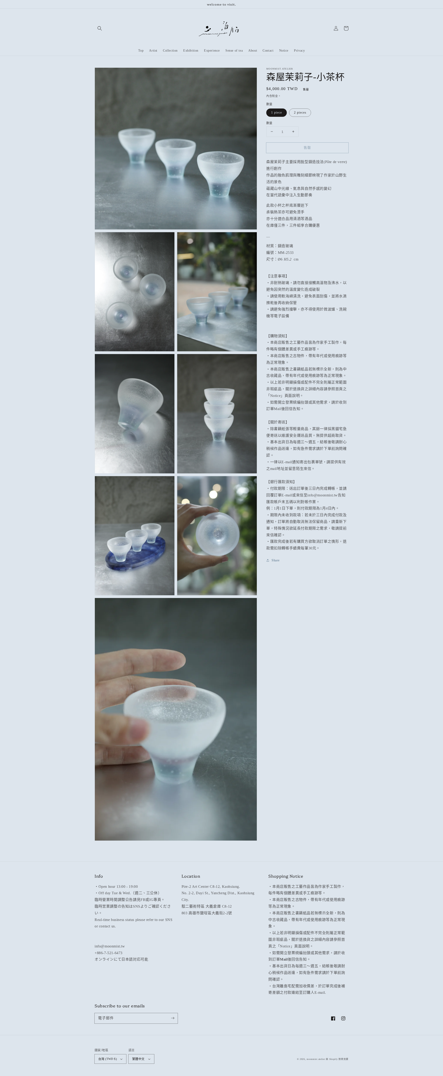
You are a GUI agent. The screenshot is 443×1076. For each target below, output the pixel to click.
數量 (269, 122)
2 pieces (300, 112)
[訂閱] (173, 1018)
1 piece (276, 112)
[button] (100, 28)
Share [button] (276, 560)
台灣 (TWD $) (107, 1059)
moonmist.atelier (316, 1059)
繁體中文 (138, 1059)
